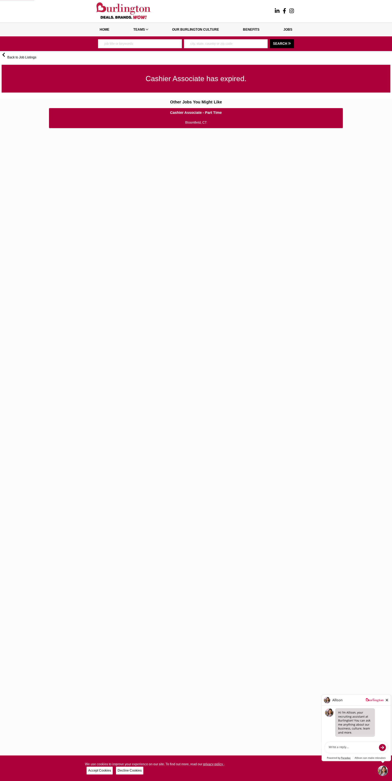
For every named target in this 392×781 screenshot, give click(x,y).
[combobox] (140, 43)
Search (280, 43)
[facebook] (284, 11)
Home (104, 29)
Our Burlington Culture (195, 29)
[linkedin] (277, 11)
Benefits (251, 29)
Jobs (287, 29)
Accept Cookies (99, 770)
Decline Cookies (130, 770)
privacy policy (213, 764)
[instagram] (291, 11)
